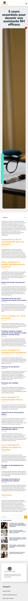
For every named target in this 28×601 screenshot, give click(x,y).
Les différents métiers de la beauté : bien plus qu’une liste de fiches (17, 553)
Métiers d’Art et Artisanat (8, 598)
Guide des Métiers (6, 591)
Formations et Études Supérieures (10, 594)
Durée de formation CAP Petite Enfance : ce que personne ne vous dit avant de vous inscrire (17, 531)
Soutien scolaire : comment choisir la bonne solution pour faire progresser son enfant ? (17, 546)
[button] (26, 4)
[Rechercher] (25, 517)
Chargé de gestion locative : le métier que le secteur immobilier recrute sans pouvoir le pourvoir (17, 539)
